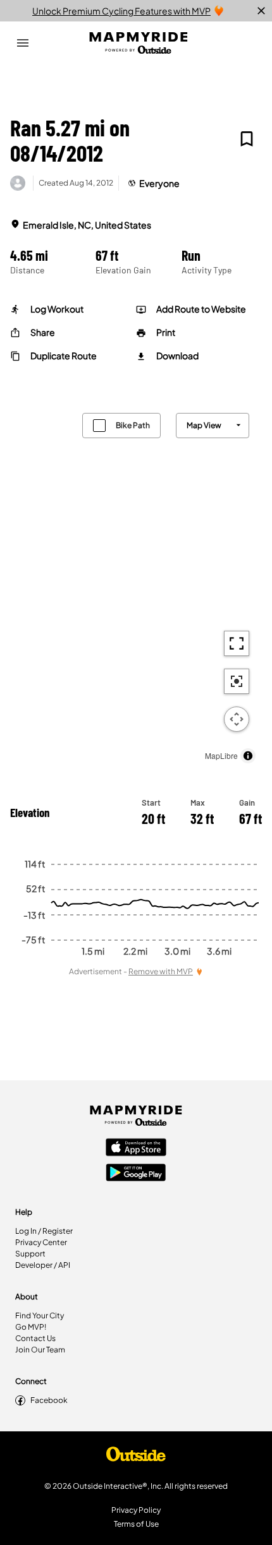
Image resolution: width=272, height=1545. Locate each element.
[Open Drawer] (23, 43)
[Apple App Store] (136, 1148)
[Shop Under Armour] (136, 1457)
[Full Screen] (236, 643)
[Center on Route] (236, 681)
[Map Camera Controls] (236, 719)
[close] (261, 11)
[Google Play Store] (136, 1173)
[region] (136, 585)
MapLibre (221, 755)
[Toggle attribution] (248, 755)
